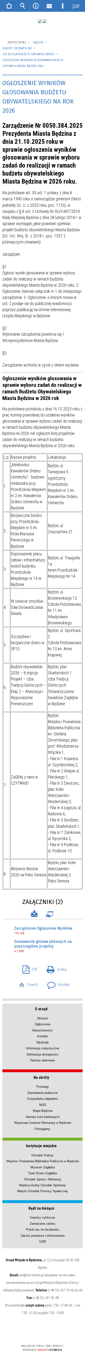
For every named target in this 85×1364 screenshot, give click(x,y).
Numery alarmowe (42, 1060)
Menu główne (49, 5)
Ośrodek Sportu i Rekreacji (42, 1179)
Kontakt (56, 983)
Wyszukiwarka (22, 5)
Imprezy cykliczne (42, 1217)
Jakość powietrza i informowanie (42, 1235)
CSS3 (42, 1332)
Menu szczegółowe (62, 5)
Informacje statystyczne (42, 1048)
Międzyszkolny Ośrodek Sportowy (42, 1185)
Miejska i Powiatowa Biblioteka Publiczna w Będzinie (42, 1161)
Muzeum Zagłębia (42, 1167)
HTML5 (35, 1332)
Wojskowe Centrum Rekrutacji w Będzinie (42, 1123)
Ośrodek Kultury (42, 1155)
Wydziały (42, 1042)
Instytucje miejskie (41, 1146)
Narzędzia (35, 5)
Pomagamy (42, 1129)
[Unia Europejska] (45, 21)
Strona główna (9, 5)
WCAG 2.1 (57, 1332)
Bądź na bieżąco (41, 1208)
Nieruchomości (42, 1030)
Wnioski (42, 1018)
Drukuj (55, 968)
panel (76, 5)
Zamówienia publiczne (42, 1093)
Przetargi (42, 1086)
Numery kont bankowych (43, 1117)
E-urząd (41, 1009)
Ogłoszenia (42, 1024)
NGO (42, 1105)
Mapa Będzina (42, 1111)
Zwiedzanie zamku (42, 1223)
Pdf (28, 968)
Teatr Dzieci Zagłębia (42, 1173)
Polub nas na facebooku (42, 1229)
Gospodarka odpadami (42, 1098)
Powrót (26, 983)
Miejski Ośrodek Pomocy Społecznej (42, 1191)
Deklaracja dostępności (43, 1054)
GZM (42, 1241)
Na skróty (41, 1077)
